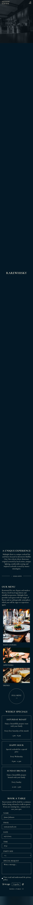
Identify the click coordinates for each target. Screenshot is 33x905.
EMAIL (6, 822)
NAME (6, 813)
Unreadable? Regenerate (23, 884)
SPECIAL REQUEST (11, 861)
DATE (5, 832)
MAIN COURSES (9, 645)
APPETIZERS (8, 665)
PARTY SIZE (8, 851)
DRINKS (6, 685)
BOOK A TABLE (15, 889)
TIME (5, 842)
